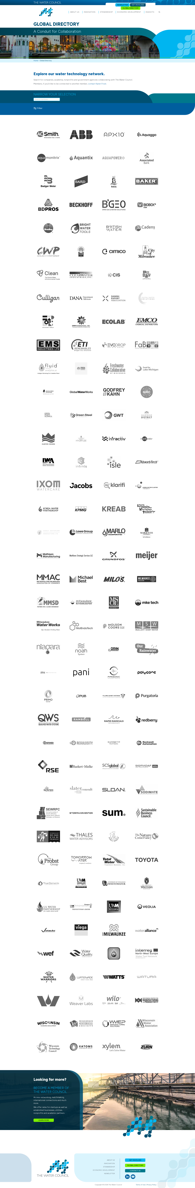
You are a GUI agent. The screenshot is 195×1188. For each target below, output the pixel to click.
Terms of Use (140, 1185)
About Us (111, 1160)
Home (36, 61)
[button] (159, 12)
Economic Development (104, 1170)
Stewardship (109, 1167)
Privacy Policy (151, 1185)
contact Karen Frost (97, 83)
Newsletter (109, 1173)
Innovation (109, 1163)
